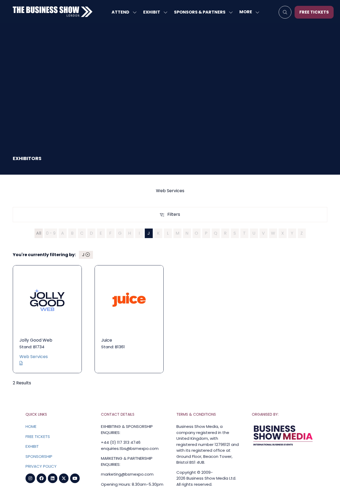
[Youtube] (75, 478)
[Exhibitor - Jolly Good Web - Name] (47, 319)
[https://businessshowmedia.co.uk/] (283, 446)
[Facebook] (41, 478)
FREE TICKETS (38, 436)
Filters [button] (175, 215)
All (38, 233)
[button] (248, 12)
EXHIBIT (32, 446)
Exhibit (151, 12)
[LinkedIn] (52, 478)
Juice (106, 340)
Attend (120, 12)
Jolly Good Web (35, 340)
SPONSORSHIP (39, 456)
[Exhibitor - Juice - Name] (129, 319)
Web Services (33, 357)
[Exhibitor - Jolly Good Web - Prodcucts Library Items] (21, 363)
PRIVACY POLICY (41, 466)
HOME (31, 426)
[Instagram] (30, 478)
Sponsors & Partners (200, 12)
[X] (64, 478)
